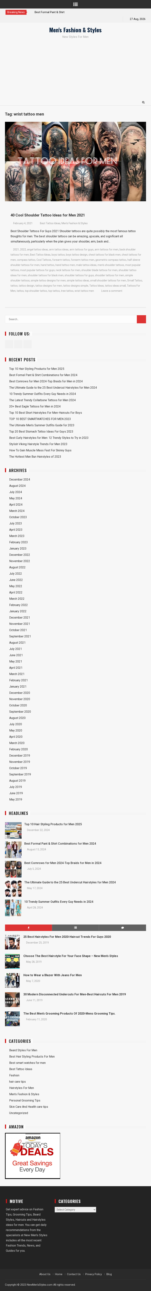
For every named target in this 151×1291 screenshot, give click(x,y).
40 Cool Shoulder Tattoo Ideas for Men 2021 (47, 215)
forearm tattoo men (82, 259)
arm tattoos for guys (82, 249)
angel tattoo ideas (37, 249)
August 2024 (17, 486)
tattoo (14, 285)
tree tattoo (67, 290)
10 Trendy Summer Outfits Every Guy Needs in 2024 (42, 394)
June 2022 (16, 580)
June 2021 (16, 655)
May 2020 (15, 730)
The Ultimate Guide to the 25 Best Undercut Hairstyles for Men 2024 (53, 387)
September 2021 (20, 636)
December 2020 (19, 693)
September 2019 (20, 774)
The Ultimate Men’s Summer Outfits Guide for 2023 (41, 425)
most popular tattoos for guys (37, 270)
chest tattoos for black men (105, 254)
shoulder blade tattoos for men (99, 270)
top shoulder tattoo (36, 290)
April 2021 (15, 667)
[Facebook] (9, 19)
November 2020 (19, 699)
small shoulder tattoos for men (108, 280)
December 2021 (19, 617)
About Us (44, 1274)
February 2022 (18, 605)
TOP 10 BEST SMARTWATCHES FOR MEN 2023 (40, 419)
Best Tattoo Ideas (50, 223)
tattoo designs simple (75, 285)
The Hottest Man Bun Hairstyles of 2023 (35, 456)
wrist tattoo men (84, 290)
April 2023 (15, 529)
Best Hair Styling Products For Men (32, 1056)
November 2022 (19, 561)
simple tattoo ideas (78, 280)
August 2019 (17, 780)
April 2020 (15, 737)
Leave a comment (111, 290)
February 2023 (18, 542)
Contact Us (74, 1274)
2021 (16, 249)
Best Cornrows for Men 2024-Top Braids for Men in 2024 (46, 381)
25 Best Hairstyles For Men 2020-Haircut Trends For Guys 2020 (67, 937)
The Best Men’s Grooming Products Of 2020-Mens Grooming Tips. (69, 1013)
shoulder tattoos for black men (46, 275)
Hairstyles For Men (21, 1088)
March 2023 (16, 536)
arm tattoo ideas (59, 249)
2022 (23, 249)
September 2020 (20, 711)
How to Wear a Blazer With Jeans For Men (52, 975)
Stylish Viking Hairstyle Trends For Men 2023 (38, 444)
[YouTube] (21, 19)
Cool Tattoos (43, 259)
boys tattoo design (76, 254)
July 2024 (15, 492)
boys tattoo (58, 254)
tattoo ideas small (115, 285)
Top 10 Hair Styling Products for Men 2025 (36, 369)
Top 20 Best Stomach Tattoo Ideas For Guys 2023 (41, 431)
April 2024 (15, 504)
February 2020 (18, 749)
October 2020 (18, 705)
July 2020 (15, 724)
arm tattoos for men (106, 249)
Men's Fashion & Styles (75, 29)
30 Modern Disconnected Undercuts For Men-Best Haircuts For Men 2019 (74, 994)
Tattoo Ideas (96, 285)
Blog (109, 1274)
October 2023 (18, 517)
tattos (20, 290)
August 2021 (17, 642)
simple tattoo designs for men (48, 280)
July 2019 (15, 787)
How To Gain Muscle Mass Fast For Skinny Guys (40, 450)
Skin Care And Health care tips (28, 1106)
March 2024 (16, 511)
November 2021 (19, 624)
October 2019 (18, 768)
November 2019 (19, 762)
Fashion (14, 1075)
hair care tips (17, 1081)
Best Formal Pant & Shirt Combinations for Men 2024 (43, 375)
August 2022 (17, 567)
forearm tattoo (61, 259)
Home (58, 1274)
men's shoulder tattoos (111, 265)
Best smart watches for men (27, 1063)
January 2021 (18, 686)
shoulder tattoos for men (109, 275)
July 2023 (15, 523)
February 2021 (18, 680)
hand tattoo (47, 265)
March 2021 (16, 674)
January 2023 (18, 548)
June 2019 (16, 793)
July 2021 (15, 649)
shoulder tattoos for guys (79, 275)
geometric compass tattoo (110, 259)
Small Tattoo (134, 280)
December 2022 (19, 555)
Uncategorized (18, 1113)
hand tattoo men (65, 265)
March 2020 (16, 743)
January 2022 (18, 611)
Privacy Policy (93, 1274)
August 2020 (17, 718)
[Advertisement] (75, 71)
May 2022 (15, 586)
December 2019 (19, 755)
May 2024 (15, 498)
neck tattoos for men (68, 270)
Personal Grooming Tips (24, 1100)
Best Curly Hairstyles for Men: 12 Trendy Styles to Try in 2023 (49, 438)
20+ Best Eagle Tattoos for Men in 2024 (35, 406)
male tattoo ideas (86, 265)
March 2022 (16, 598)
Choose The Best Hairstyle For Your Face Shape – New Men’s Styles (70, 956)
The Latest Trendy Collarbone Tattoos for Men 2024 (42, 400)
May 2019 (15, 799)
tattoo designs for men (48, 285)
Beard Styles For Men (23, 1050)
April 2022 (15, 592)
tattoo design (26, 285)
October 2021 (18, 630)
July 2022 (15, 573)
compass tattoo (26, 259)
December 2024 (19, 479)
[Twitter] (15, 19)
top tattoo (54, 290)
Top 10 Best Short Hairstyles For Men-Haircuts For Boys (45, 412)
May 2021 (15, 661)
